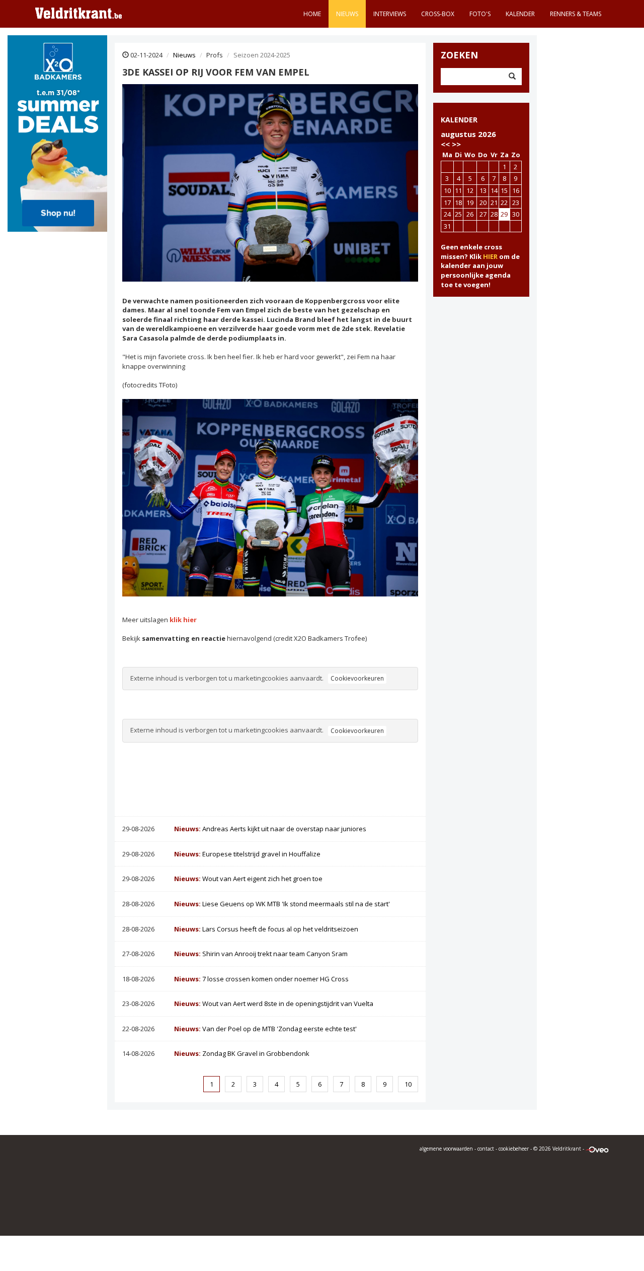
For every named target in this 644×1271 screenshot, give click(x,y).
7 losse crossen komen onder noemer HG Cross (261, 978)
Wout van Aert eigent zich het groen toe (248, 878)
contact (485, 1148)
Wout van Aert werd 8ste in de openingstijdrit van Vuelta (273, 1003)
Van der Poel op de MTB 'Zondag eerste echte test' (265, 1028)
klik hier (183, 619)
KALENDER (459, 119)
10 (408, 1084)
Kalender (520, 14)
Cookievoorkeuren (357, 678)
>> (456, 144)
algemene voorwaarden (446, 1148)
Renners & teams (575, 14)
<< (445, 144)
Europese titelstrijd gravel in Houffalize (247, 853)
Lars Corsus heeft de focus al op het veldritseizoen (266, 928)
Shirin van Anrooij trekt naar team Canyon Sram (261, 953)
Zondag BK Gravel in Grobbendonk (241, 1053)
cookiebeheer (514, 1148)
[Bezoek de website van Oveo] (597, 1148)
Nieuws (347, 14)
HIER (490, 256)
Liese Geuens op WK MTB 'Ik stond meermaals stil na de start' (282, 903)
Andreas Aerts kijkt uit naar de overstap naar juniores (270, 828)
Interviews (389, 14)
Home (312, 14)
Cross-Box (437, 14)
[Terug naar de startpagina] (78, 12)
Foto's (480, 14)
